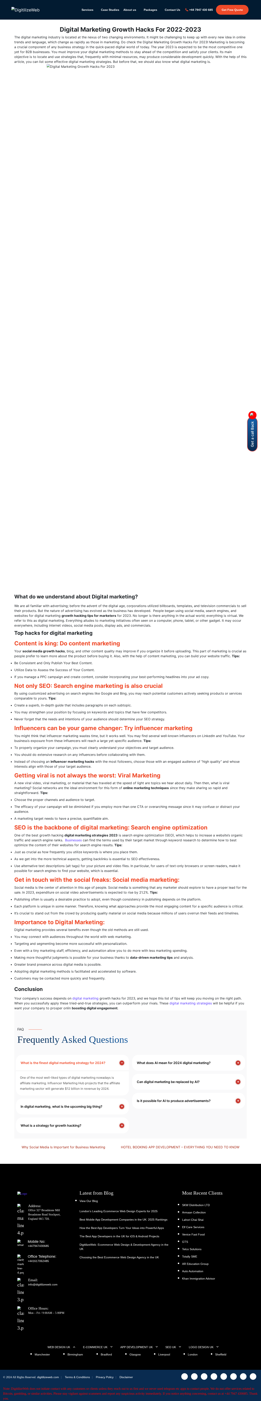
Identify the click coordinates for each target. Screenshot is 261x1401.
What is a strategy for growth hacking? (51, 1125)
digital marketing (85, 998)
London (193, 1354)
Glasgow (135, 1354)
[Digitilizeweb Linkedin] (214, 1376)
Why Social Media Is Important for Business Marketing (63, 1147)
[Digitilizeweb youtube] (223, 1376)
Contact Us (172, 9)
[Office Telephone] (22, 1261)
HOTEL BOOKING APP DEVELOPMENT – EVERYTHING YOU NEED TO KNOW (180, 1147)
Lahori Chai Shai (192, 1219)
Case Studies (110, 9)
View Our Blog (89, 1201)
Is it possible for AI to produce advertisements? (174, 1101)
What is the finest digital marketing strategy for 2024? (63, 1063)
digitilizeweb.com (48, 1377)
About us (129, 9)
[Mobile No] (22, 1246)
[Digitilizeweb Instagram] (184, 1376)
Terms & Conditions (77, 1377)
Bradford (106, 1354)
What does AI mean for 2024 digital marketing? (174, 1063)
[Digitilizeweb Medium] (253, 1376)
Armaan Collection (194, 1212)
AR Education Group (195, 1263)
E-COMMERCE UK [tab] (95, 1347)
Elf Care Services (193, 1227)
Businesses (73, 840)
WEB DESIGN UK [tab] (59, 1347)
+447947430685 (38, 1246)
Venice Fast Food (193, 1234)
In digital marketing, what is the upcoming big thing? (61, 1106)
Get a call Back (252, 434)
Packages (150, 9)
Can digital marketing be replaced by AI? (168, 1082)
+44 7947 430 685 (201, 9)
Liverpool (164, 1354)
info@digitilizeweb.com (43, 1284)
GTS (185, 1241)
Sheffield (220, 1354)
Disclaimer (126, 1377)
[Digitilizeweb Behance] (243, 1376)
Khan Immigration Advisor (198, 1278)
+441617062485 (38, 1261)
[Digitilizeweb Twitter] (204, 1376)
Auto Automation (192, 1271)
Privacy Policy (105, 1377)
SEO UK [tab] (170, 1347)
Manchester (42, 1354)
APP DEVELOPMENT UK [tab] (136, 1347)
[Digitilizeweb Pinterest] (233, 1376)
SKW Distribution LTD (196, 1205)
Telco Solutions (191, 1249)
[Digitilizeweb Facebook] (194, 1376)
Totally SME (189, 1256)
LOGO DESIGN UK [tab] (201, 1347)
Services (87, 9)
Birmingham (75, 1354)
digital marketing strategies (190, 1003)
